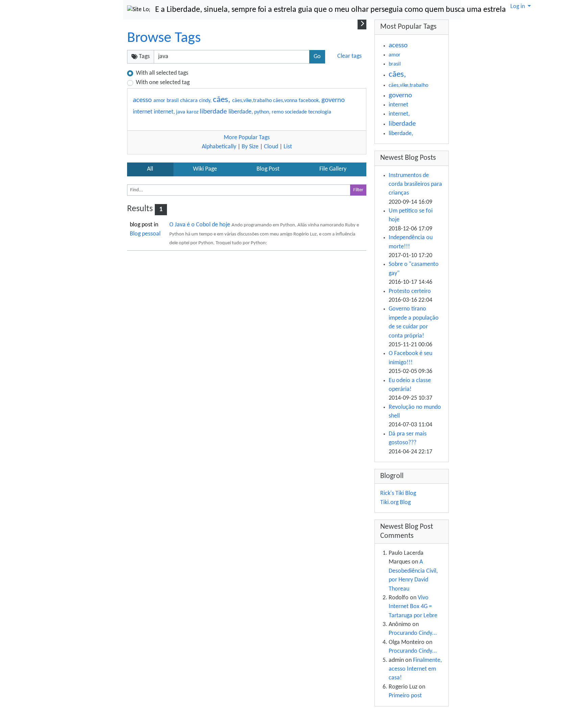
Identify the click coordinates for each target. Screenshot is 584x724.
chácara (189, 100)
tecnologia (319, 112)
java (181, 112)
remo (278, 112)
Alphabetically (219, 147)
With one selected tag (163, 82)
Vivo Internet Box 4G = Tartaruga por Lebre (413, 607)
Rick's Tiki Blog (398, 493)
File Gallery (332, 169)
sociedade (296, 112)
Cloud (271, 147)
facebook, (310, 100)
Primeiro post (405, 696)
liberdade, (241, 112)
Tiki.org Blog (395, 502)
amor (160, 100)
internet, (165, 112)
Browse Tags (164, 38)
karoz (193, 112)
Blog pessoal (145, 234)
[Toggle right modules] (362, 24)
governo (333, 100)
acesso (143, 100)
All (150, 169)
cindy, (206, 100)
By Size (250, 147)
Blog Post (268, 169)
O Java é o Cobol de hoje (200, 225)
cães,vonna (286, 100)
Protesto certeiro (410, 291)
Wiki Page (205, 169)
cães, (222, 100)
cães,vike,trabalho (252, 100)
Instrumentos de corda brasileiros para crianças (415, 184)
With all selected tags (162, 73)
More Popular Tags (247, 138)
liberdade (214, 111)
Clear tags (349, 56)
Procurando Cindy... (413, 633)
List (288, 147)
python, (263, 112)
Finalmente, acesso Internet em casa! (415, 669)
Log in (518, 6)
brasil (173, 100)
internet (143, 112)
